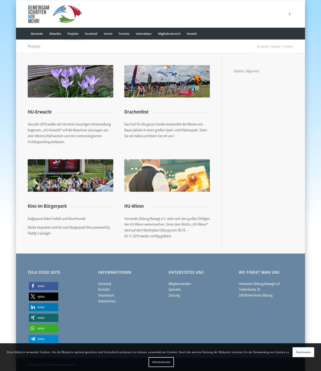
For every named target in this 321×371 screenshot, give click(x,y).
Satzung (174, 295)
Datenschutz (107, 301)
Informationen (161, 362)
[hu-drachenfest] (167, 81)
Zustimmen (303, 352)
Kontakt (104, 289)
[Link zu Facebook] (289, 13)
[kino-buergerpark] (70, 175)
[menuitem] (37, 33)
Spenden (174, 289)
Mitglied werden (179, 283)
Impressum (106, 295)
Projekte (34, 46)
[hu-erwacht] (70, 81)
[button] (43, 286)
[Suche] (290, 33)
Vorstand (104, 283)
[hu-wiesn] (167, 175)
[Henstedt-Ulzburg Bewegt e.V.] (57, 13)
